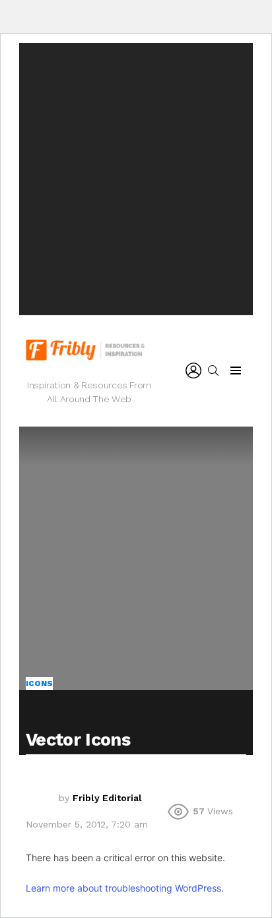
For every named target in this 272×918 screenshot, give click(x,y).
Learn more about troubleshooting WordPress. (125, 888)
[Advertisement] (136, 179)
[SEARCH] (213, 370)
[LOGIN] (193, 370)
